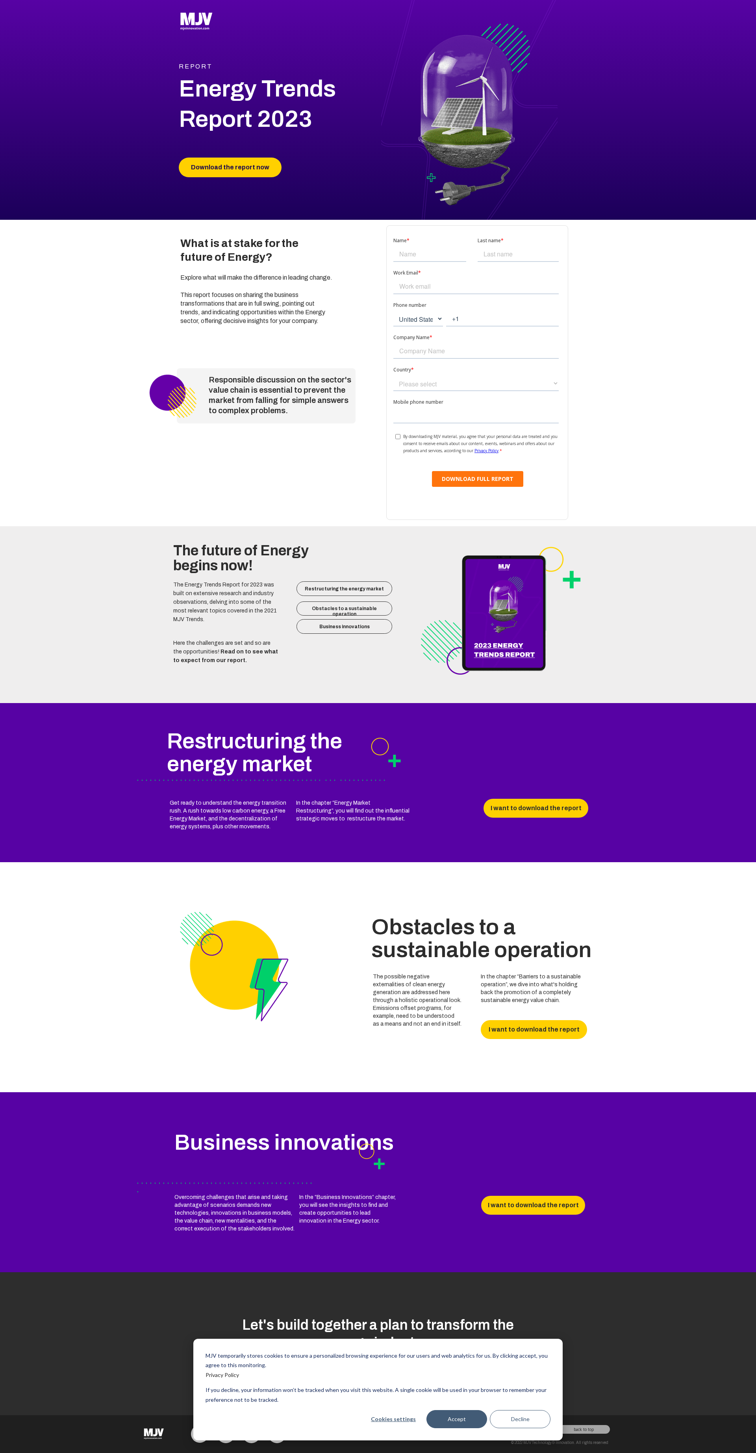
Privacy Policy (222, 1374)
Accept (457, 1419)
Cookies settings (393, 1419)
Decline (520, 1419)
